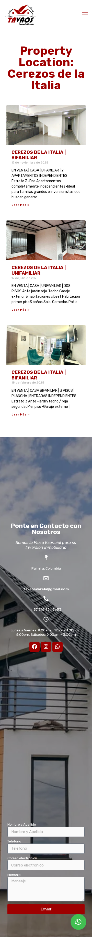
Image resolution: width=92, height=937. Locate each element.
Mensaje (14, 875)
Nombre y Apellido (21, 824)
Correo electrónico (22, 858)
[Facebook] (34, 647)
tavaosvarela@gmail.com (46, 589)
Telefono (14, 841)
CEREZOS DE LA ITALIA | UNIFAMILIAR (39, 270)
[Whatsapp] (57, 647)
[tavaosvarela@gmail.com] (46, 578)
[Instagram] (46, 647)
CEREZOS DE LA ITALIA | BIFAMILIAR (39, 155)
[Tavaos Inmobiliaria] (20, 23)
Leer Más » (20, 205)
